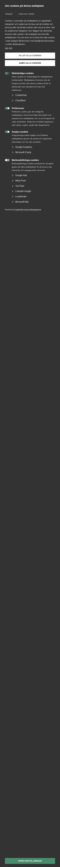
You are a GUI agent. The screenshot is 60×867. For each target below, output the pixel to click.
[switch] (6, 73)
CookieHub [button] (21, 95)
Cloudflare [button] (20, 100)
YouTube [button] (19, 186)
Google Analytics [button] (23, 147)
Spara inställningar (30, 861)
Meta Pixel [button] (20, 180)
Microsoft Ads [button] (22, 202)
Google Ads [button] (21, 175)
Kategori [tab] (9, 14)
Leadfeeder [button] (21, 196)
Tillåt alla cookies (30, 56)
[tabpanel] (30, 119)
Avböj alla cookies (30, 63)
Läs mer (8, 48)
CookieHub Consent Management (27, 210)
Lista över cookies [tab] (26, 14)
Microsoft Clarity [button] (23, 152)
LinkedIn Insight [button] (23, 191)
